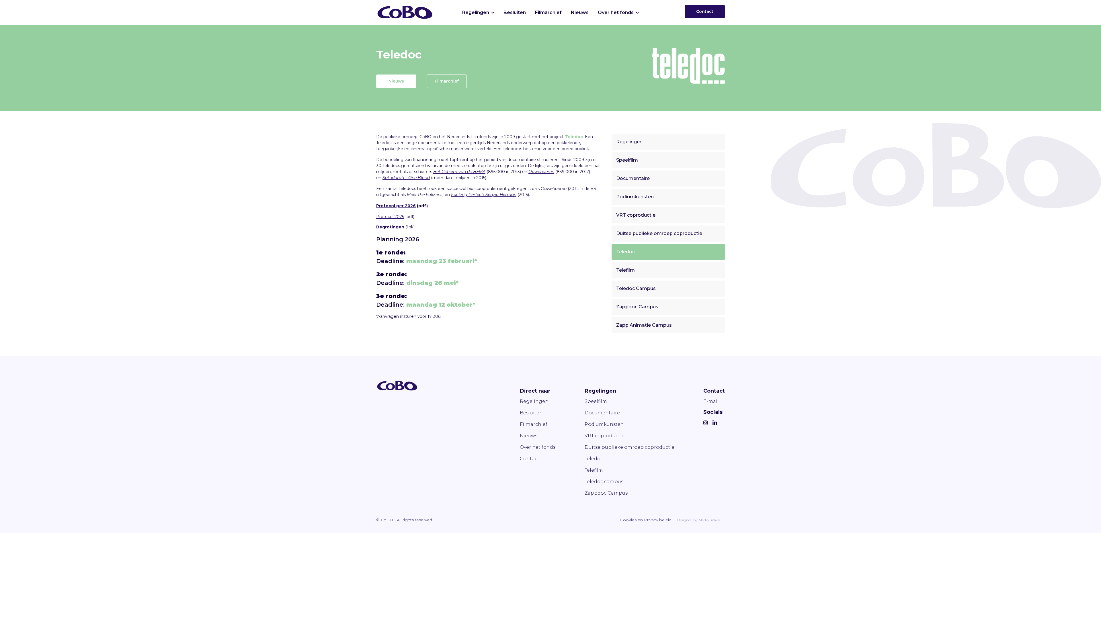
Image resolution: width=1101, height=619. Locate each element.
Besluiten (514, 12)
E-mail (711, 401)
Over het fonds (616, 12)
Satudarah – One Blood (406, 177)
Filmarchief (548, 12)
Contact (704, 11)
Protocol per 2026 (396, 205)
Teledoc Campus (636, 288)
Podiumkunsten (635, 196)
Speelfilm (627, 160)
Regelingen (475, 12)
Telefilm (625, 270)
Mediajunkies (709, 520)
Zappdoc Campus (637, 307)
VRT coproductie (635, 215)
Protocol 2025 (390, 216)
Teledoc (625, 251)
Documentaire (633, 178)
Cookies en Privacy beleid (645, 519)
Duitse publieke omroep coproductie (659, 233)
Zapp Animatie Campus (644, 325)
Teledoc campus (604, 481)
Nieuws (580, 12)
